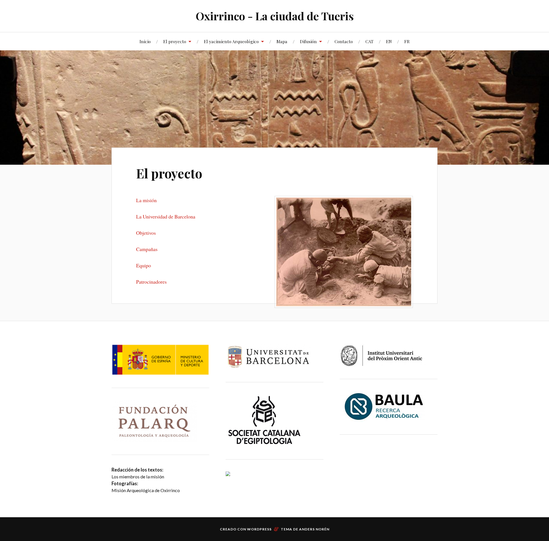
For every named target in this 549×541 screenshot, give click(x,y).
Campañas (147, 249)
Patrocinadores (151, 281)
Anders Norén (314, 529)
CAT (369, 41)
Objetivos (146, 232)
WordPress (259, 529)
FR (407, 41)
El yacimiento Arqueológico (231, 41)
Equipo (143, 265)
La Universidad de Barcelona (165, 216)
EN (389, 41)
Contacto (344, 41)
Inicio (145, 41)
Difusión (308, 41)
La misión (146, 200)
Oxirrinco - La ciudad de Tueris (275, 16)
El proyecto (174, 41)
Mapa (282, 41)
